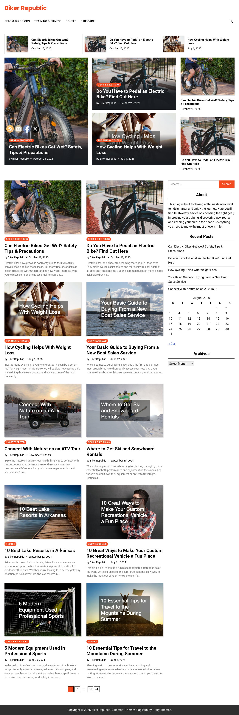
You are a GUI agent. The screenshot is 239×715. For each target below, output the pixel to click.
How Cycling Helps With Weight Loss (208, 41)
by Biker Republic (106, 103)
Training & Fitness (47, 21)
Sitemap (117, 710)
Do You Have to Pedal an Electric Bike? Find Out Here (131, 41)
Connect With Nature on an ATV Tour (192, 289)
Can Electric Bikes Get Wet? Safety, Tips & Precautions (49, 41)
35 (90, 689)
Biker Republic (25, 8)
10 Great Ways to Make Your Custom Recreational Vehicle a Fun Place (124, 553)
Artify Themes (162, 710)
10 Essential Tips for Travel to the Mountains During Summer (121, 650)
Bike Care (87, 21)
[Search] (231, 21)
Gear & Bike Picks (17, 21)
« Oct (171, 343)
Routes (71, 21)
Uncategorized (97, 341)
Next (97, 689)
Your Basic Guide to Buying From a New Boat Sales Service (122, 350)
